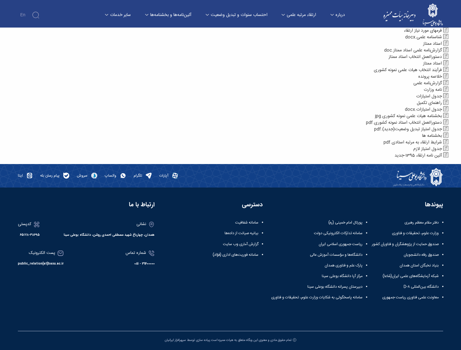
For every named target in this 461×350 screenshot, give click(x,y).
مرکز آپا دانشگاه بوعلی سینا (342, 276)
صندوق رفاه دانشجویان (421, 255)
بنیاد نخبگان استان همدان (419, 265)
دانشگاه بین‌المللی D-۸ (421, 287)
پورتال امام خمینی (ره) (345, 222)
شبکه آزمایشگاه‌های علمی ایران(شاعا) (411, 276)
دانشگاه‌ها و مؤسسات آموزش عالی (336, 255)
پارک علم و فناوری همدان (344, 265)
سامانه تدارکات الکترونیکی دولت (338, 233)
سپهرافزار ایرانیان (175, 340)
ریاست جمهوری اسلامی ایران (341, 244)
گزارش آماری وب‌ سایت (240, 244)
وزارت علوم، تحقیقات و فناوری (415, 233)
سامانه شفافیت (246, 222)
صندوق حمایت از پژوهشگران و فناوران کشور (405, 244)
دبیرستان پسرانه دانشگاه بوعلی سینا (335, 287)
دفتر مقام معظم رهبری (422, 222)
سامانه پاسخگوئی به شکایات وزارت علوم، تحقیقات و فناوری (317, 297)
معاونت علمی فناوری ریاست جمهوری (410, 297)
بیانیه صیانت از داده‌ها (241, 233)
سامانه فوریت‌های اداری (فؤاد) (235, 255)
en (22, 15)
